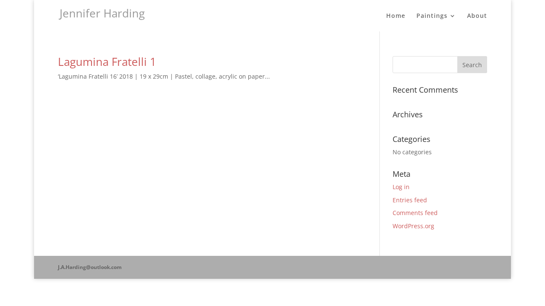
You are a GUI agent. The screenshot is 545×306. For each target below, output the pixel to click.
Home (395, 16)
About (477, 16)
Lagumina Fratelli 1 (107, 61)
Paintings (431, 16)
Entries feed (410, 200)
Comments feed (415, 213)
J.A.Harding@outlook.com (90, 267)
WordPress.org (413, 226)
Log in (401, 187)
